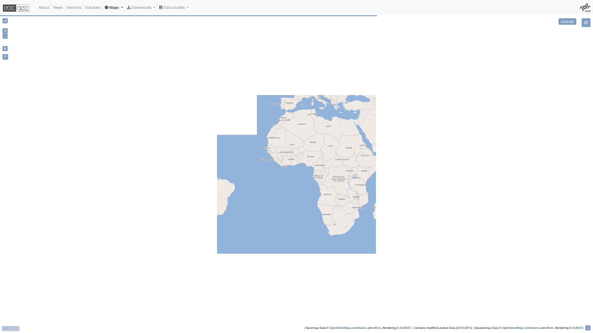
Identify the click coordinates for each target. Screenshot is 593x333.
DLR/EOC (405, 328)
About (44, 7)
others (377, 328)
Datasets (93, 7)
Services (74, 7)
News (58, 7)
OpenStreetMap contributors (348, 328)
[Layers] (586, 22)
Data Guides (174, 7)
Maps (114, 7)
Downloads (141, 7)
